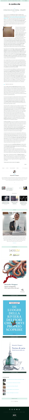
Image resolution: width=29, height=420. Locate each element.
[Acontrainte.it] (14, 4)
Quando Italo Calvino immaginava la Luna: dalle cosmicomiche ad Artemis (5, 202)
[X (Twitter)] (12, 409)
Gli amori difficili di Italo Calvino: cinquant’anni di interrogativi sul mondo (15, 379)
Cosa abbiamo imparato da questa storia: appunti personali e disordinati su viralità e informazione (9, 189)
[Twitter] (1, 17)
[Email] (1, 21)
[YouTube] (17, 409)
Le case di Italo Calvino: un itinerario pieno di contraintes (13, 382)
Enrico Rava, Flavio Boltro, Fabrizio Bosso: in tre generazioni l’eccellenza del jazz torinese (23, 203)
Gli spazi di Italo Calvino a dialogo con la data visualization (14, 202)
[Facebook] (1, 15)
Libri (14, 8)
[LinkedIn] (1, 19)
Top (14, 418)
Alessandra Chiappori (14, 175)
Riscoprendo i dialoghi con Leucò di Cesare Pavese (12, 389)
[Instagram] (14, 409)
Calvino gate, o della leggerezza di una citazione (12, 392)
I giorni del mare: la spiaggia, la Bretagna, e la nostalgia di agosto (14, 0)
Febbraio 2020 (21, 188)
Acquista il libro (14, 295)
